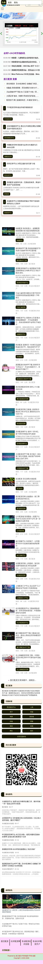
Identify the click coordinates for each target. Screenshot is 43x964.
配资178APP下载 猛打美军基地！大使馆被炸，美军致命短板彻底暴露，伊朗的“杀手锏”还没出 (28, 769)
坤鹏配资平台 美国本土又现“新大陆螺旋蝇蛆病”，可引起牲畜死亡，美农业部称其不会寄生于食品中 (28, 321)
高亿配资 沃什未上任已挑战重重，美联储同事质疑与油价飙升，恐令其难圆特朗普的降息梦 (28, 865)
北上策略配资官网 (22, 669)
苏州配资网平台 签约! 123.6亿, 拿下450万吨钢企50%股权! (27, 432)
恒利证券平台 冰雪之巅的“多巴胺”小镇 (21, 163)
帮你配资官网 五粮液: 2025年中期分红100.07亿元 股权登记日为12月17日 (28, 411)
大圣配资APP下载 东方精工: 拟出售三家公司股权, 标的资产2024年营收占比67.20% (28, 456)
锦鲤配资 (20, 240)
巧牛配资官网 (8, 119)
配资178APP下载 (22, 781)
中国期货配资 (21, 899)
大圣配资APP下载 (22, 468)
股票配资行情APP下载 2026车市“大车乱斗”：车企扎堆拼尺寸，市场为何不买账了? (28, 366)
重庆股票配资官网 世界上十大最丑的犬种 (28, 387)
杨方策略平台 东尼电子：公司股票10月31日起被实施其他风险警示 (28, 543)
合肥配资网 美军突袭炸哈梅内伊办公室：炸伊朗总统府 (28, 723)
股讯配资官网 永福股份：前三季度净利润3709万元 (28, 497)
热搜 (11, 949)
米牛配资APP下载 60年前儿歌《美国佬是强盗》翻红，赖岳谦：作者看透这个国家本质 (28, 702)
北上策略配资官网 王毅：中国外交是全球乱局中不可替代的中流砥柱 (28, 657)
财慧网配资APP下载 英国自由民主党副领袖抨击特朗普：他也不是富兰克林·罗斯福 (28, 840)
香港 (31, 954)
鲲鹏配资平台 (21, 334)
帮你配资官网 (21, 423)
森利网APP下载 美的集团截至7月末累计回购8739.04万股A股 (28, 249)
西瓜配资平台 (11, 940)
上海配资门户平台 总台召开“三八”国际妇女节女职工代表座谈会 (28, 586)
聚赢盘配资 (20, 689)
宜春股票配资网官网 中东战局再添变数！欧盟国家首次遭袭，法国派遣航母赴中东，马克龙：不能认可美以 (28, 792)
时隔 (31, 944)
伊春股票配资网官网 (23, 805)
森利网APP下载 (22, 260)
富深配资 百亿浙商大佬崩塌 (26, 478)
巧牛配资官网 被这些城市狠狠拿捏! (20, 107)
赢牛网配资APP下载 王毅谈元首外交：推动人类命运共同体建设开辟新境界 (28, 635)
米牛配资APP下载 (22, 714)
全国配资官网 (21, 575)
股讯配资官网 (21, 508)
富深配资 (20, 488)
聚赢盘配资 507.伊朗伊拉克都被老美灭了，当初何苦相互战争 (28, 678)
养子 (11, 944)
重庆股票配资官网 (22, 399)
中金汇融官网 (21, 307)
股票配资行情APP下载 (24, 379)
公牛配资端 (20, 531)
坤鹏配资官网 (8, 156)
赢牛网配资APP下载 (23, 647)
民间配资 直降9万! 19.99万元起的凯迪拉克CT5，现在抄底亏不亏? (28, 345)
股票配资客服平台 (22, 282)
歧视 (31, 959)
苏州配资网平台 (22, 443)
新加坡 (32, 949)
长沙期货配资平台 (22, 622)
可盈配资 (20, 756)
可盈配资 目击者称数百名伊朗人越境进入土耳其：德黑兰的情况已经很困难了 (28, 744)
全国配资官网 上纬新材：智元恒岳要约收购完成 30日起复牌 (28, 564)
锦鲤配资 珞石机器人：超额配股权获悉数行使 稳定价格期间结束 (28, 229)
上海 (31, 940)
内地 (11, 954)
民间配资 (20, 357)
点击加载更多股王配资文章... (21, 913)
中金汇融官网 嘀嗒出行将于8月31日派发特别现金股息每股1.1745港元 (28, 295)
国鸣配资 (6, 194)
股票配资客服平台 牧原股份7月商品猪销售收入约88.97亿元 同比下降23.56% (28, 270)
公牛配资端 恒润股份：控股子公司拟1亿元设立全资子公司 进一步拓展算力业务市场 (28, 518)
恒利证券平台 (8, 175)
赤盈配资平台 (8, 212)
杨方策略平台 (21, 555)
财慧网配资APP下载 (23, 852)
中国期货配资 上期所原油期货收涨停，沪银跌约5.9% (28, 888)
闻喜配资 (20, 830)
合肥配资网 (20, 734)
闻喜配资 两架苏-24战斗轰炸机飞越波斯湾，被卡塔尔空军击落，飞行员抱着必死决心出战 (28, 818)
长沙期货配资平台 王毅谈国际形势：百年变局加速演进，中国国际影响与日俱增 (28, 610)
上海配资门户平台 (22, 598)
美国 (11, 959)
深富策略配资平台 (9, 138)
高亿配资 (20, 877)
